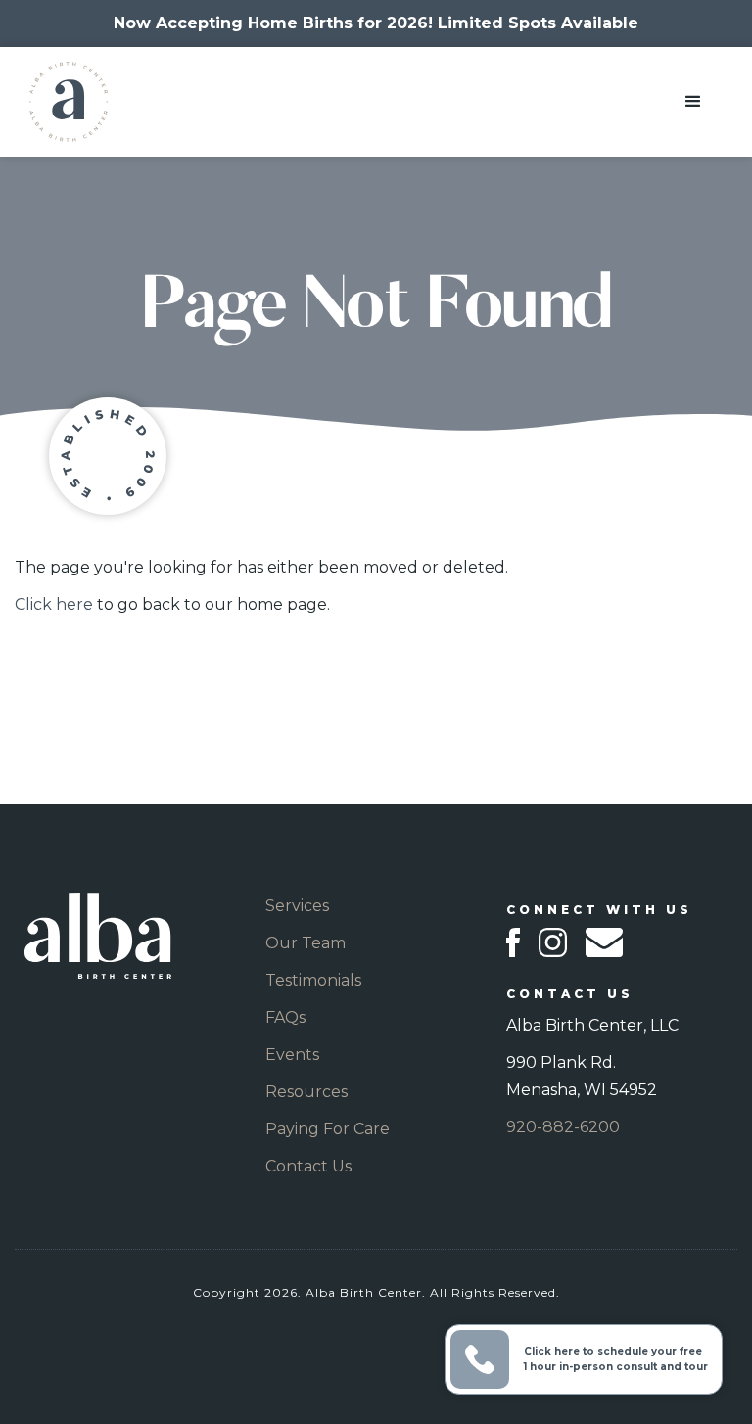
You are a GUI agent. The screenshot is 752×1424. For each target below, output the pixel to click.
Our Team (305, 943)
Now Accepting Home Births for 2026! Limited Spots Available (376, 23)
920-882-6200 (563, 1127)
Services (297, 905)
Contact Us (308, 1166)
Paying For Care (327, 1129)
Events (292, 1054)
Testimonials (313, 980)
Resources (306, 1091)
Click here (54, 604)
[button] (693, 101)
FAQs (285, 1017)
